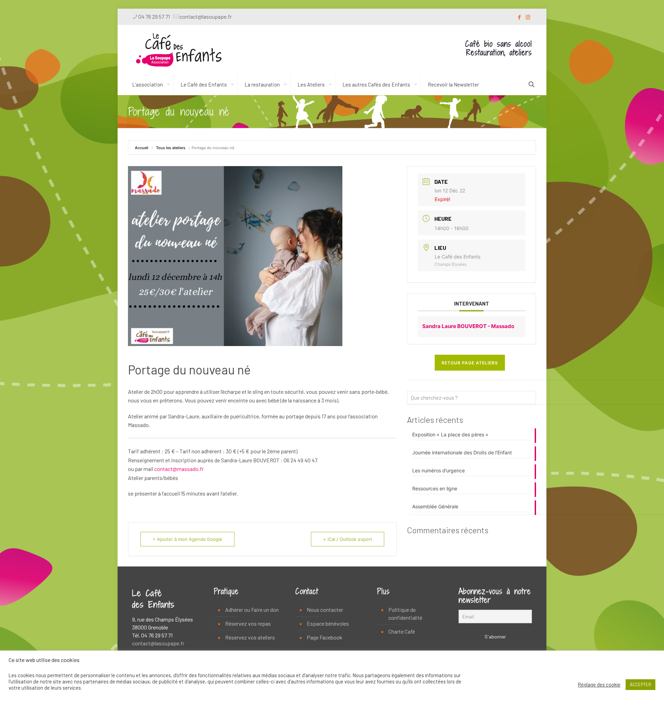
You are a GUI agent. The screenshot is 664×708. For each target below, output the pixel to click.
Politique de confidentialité (405, 613)
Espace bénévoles (328, 623)
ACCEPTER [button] (640, 684)
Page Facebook (324, 637)
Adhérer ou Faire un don (252, 609)
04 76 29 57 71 (154, 16)
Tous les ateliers (170, 147)
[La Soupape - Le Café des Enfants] (179, 49)
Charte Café (401, 631)
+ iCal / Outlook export (347, 539)
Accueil (142, 147)
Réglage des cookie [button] (599, 684)
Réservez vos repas (248, 623)
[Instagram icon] (528, 17)
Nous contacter (325, 609)
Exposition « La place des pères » (450, 434)
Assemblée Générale (435, 506)
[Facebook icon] (519, 17)
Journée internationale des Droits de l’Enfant (462, 452)
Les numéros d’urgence (438, 470)
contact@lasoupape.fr (205, 16)
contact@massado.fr (179, 468)
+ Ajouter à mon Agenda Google (187, 539)
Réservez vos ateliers (250, 637)
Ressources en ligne (434, 488)
